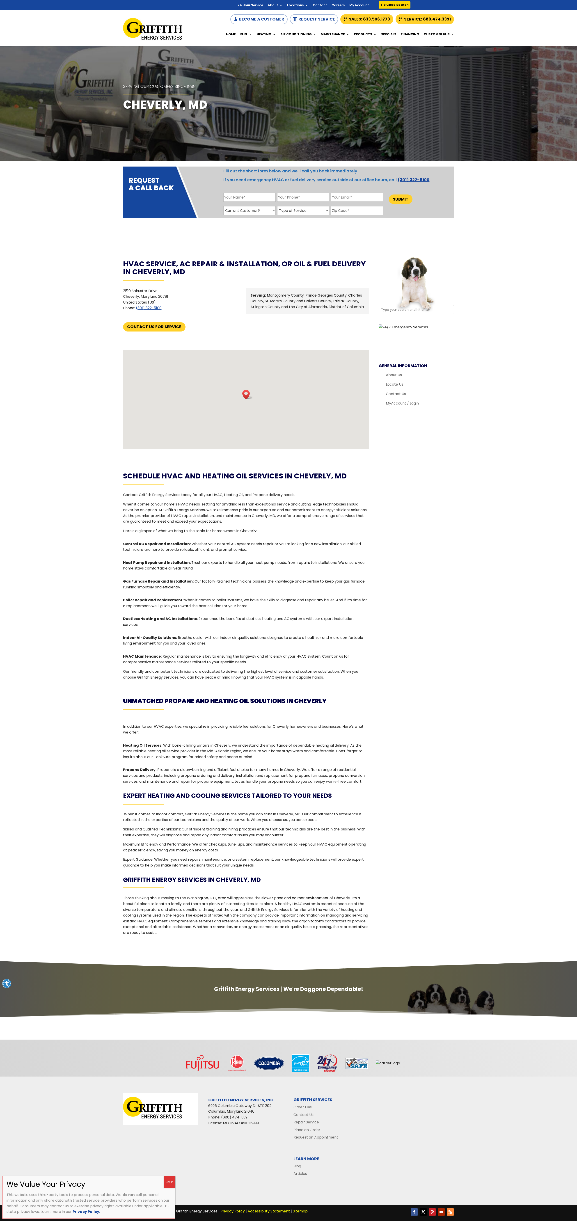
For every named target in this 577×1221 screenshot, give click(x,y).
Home (231, 35)
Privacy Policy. (86, 1211)
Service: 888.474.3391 (427, 19)
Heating (264, 35)
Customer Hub (437, 35)
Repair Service (306, 1122)
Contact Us (396, 393)
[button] (247, 394)
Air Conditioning (296, 35)
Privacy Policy (232, 1211)
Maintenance (333, 35)
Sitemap (300, 1211)
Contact (320, 5)
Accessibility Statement (269, 1211)
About (273, 5)
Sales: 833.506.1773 (369, 19)
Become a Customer (261, 19)
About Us (394, 374)
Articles (300, 1173)
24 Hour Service (250, 5)
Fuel (244, 35)
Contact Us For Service (154, 326)
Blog (297, 1166)
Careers (338, 5)
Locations (295, 5)
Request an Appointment (315, 1137)
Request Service (316, 19)
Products (363, 35)
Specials (388, 35)
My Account (359, 5)
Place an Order (306, 1129)
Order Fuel (302, 1107)
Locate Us (394, 384)
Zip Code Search (394, 4)
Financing (410, 35)
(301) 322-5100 (413, 180)
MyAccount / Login (402, 403)
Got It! (169, 1182)
